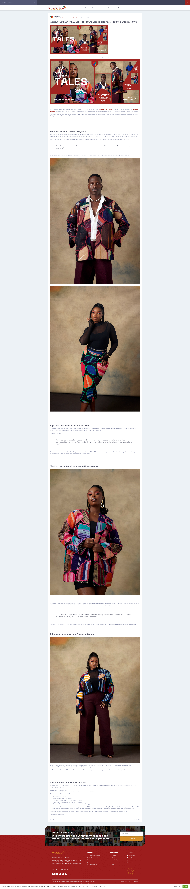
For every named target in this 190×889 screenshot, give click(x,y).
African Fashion (76, 18)
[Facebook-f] (53, 874)
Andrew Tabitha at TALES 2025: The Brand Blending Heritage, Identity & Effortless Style (93, 22)
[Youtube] (60, 874)
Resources (130, 7)
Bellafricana (57, 16)
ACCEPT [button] (185, 886)
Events (102, 7)
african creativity (66, 18)
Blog (138, 7)
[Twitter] (57, 874)
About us (94, 7)
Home (87, 7)
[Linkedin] (66, 874)
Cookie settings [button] (177, 886)
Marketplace (111, 7)
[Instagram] (63, 874)
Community (121, 7)
